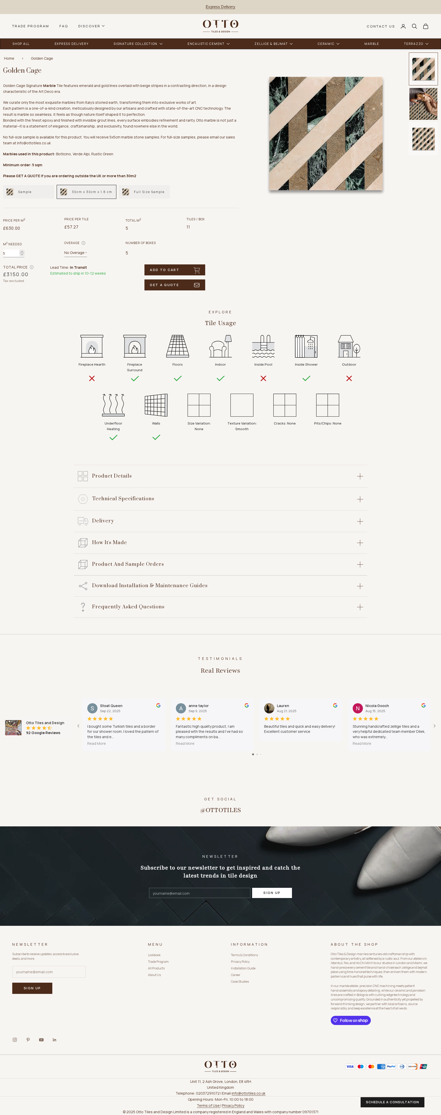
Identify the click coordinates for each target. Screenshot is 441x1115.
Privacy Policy (240, 961)
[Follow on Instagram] (14, 1039)
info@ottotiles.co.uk (248, 1093)
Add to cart (164, 269)
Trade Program (30, 26)
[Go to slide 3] (260, 754)
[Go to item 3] (423, 138)
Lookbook (154, 955)
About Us (154, 975)
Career (235, 975)
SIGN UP (271, 892)
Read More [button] (96, 743)
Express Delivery (220, 7)
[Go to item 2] (423, 103)
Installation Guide (243, 968)
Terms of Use (208, 1105)
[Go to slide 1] (253, 754)
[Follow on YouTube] (41, 1039)
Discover (89, 26)
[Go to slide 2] (257, 754)
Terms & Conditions (244, 955)
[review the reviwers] (158, 705)
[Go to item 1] (423, 69)
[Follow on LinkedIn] (54, 1039)
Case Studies (240, 981)
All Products (156, 968)
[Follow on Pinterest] (28, 1039)
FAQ (63, 26)
